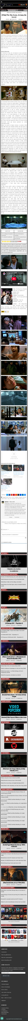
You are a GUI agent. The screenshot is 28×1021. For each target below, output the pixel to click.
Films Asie (19, 12)
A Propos (3, 1009)
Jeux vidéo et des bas (6, 992)
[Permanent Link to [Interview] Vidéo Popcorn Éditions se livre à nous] (14, 709)
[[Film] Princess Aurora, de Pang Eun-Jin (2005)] (6, 468)
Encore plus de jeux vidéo (7, 628)
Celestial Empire (5, 984)
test (16, 498)
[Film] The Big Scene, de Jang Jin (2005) (14, 16)
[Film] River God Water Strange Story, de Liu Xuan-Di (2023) (13, 891)
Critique (16, 497)
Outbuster (3, 1000)
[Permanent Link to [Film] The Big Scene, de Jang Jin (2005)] (14, 27)
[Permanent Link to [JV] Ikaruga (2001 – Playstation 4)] (14, 615)
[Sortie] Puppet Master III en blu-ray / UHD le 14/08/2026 (14, 845)
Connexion (4, 952)
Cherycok (7, 19)
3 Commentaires (19, 719)
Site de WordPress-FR (6, 960)
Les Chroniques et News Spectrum (9, 574)
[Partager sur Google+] (12, 495)
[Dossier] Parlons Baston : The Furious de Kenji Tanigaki (14, 695)
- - (14, 571)
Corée (12, 497)
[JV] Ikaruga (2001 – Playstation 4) (14, 623)
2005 (7, 497)
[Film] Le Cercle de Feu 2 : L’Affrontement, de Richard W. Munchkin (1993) (14, 657)
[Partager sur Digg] (20, 495)
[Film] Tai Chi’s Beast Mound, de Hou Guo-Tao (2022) (13, 901)
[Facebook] (22, 7)
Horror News (4, 989)
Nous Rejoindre (5, 1012)
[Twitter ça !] (7, 495)
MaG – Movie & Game (6, 997)
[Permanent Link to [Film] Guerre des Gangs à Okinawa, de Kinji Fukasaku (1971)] (14, 760)
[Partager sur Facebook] (9, 495)
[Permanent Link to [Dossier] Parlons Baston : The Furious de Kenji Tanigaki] (14, 686)
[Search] (26, 7)
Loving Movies (4, 995)
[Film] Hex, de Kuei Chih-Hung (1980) (17, 807)
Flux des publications (6, 954)
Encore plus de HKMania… (7, 775)
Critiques (13, 12)
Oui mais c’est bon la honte (8, 663)
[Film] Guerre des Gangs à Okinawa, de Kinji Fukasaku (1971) (14, 769)
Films (17, 12)
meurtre (13, 498)
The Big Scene (21, 498)
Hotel (5, 498)
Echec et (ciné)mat (5, 986)
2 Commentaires (19, 660)
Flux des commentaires (6, 957)
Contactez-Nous (5, 1008)
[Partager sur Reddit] (16, 495)
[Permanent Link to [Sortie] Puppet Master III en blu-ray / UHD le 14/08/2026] (14, 836)
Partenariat (3, 1013)
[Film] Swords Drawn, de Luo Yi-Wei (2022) (14, 882)
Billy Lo (2, 795)
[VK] (24, 7)
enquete (20, 497)
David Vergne (8, 698)
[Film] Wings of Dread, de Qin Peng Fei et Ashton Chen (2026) (14, 895)
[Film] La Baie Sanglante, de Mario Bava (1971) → (16, 523)
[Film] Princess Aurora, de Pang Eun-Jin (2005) (6, 473)
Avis (10, 497)
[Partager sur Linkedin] (23, 495)
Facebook (16, 517)
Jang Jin (9, 498)
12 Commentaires (19, 698)
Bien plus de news (6, 851)
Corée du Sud (9, 12)
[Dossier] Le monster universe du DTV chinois (12, 899)
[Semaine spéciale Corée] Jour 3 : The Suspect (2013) (5, 487)
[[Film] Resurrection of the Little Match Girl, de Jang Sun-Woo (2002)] (18, 468)
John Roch (8, 625)
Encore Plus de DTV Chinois (8, 887)
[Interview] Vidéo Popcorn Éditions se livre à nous (14, 717)
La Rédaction (4, 1010)
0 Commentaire (19, 625)
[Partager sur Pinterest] (14, 495)
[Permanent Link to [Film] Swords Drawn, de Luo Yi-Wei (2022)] (14, 874)
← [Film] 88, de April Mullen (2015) (9, 522)
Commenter (20, 19)
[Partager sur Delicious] (25, 495)
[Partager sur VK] (18, 495)
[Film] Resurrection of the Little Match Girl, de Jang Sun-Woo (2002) (18, 473)
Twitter (10, 517)
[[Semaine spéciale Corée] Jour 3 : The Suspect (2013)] (6, 481)
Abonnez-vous (6, 975)
